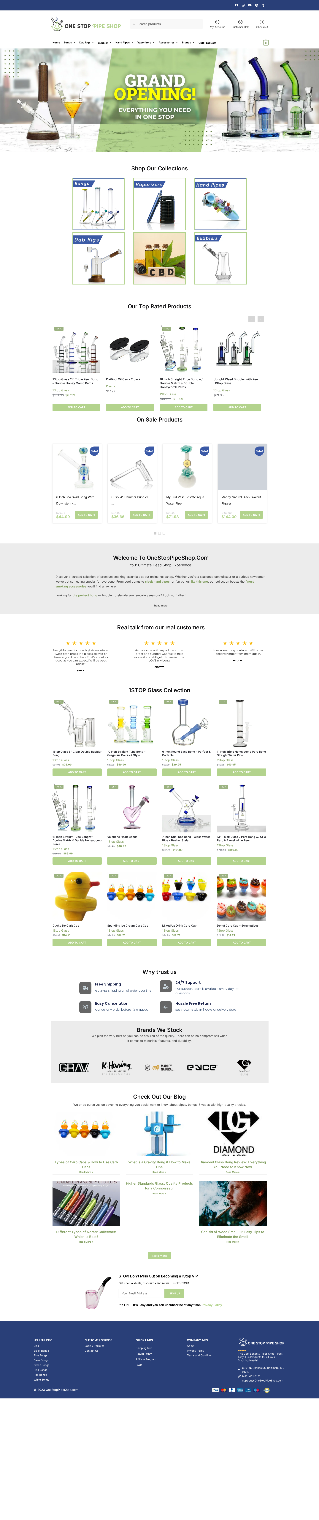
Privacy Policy (212, 1305)
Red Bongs (40, 1374)
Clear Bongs (41, 1360)
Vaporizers (144, 42)
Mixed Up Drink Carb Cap (179, 925)
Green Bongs (41, 1365)
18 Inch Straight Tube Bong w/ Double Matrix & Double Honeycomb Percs (181, 383)
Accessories (166, 42)
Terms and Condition (199, 1355)
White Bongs (41, 1379)
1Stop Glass (61, 390)
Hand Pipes (122, 42)
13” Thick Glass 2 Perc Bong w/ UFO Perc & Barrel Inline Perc (241, 838)
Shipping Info (144, 1348)
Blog (36, 1345)
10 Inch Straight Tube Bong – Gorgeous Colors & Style (126, 753)
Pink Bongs (40, 1369)
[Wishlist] (94, 330)
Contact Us (91, 1350)
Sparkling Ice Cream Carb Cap (127, 925)
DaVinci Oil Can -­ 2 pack (123, 379)
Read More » (86, 1172)
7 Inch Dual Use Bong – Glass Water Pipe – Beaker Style (186, 838)
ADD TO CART (76, 407)
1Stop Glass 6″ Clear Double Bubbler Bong (77, 753)
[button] (155, 533)
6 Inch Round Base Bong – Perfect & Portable (186, 753)
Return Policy (144, 1353)
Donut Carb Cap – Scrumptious (237, 925)
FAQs (139, 1364)
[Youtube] (249, 5)
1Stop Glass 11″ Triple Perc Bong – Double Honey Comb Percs (75, 381)
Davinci (111, 386)
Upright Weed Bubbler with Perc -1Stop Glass (236, 381)
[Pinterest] (256, 5)
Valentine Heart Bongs (122, 837)
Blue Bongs (40, 1355)
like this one (199, 581)
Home (56, 42)
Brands (186, 42)
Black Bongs (41, 1350)
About (190, 1345)
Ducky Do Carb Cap (66, 925)
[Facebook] (236, 5)
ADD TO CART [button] (130, 407)
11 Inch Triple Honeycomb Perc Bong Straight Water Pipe (241, 753)
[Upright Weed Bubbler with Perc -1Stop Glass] (237, 349)
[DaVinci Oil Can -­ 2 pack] (130, 349)
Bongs (68, 42)
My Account (217, 27)
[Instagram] (243, 5)
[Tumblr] (263, 5)
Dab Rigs (85, 42)
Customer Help (240, 27)
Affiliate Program (146, 1359)
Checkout (262, 27)
